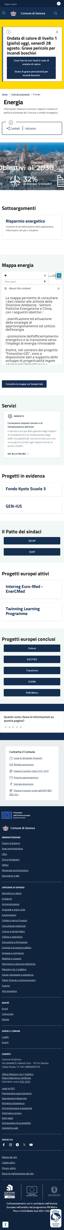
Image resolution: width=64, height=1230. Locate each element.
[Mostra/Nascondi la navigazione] (4, 13)
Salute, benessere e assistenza (18, 975)
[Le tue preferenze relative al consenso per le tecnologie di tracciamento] (5, 1225)
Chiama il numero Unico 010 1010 (31, 771)
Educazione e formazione (14, 942)
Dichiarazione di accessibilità (16, 1123)
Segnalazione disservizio (14, 1098)
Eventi (5, 1042)
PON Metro (32, 693)
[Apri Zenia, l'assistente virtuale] (56, 1218)
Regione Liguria (11, 4)
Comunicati (7, 1014)
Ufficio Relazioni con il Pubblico (17, 1074)
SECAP (32, 541)
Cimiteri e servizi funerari (14, 920)
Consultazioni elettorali (14, 926)
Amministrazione (10, 904)
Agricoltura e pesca (11, 893)
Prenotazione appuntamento (17, 1093)
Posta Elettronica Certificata (16, 1078)
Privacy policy (9, 1168)
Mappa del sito (9, 1157)
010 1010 (25, 1081)
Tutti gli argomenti (20, 94)
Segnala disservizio (24, 784)
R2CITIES (32, 659)
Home (5, 94)
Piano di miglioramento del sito (18, 1173)
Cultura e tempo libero (13, 931)
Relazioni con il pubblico (14, 969)
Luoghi (5, 1037)
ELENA (32, 681)
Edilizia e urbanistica (12, 937)
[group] (32, 166)
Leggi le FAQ (8, 1088)
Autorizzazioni (9, 915)
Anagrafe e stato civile (13, 909)
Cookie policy (8, 1162)
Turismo (6, 986)
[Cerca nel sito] (55, 13)
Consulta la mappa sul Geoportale (24, 384)
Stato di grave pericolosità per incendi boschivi (31, 73)
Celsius (32, 648)
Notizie (5, 1019)
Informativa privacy (12, 1113)
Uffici (4, 854)
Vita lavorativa (9, 991)
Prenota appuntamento (26, 777)
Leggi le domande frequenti (28, 758)
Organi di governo (11, 843)
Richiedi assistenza (24, 764)
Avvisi (5, 1008)
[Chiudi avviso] (57, 32)
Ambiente (7, 899)
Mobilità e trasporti (11, 958)
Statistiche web (10, 1128)
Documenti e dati (10, 876)
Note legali (7, 1118)
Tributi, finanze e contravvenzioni (19, 980)
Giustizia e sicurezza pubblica (16, 947)
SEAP (32, 552)
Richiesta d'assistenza (13, 1103)
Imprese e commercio (13, 953)
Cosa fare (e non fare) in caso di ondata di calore (31, 62)
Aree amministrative (12, 848)
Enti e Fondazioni (11, 859)
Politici (5, 865)
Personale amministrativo (15, 870)
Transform (32, 670)
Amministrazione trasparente (17, 1108)
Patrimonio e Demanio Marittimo (18, 964)
